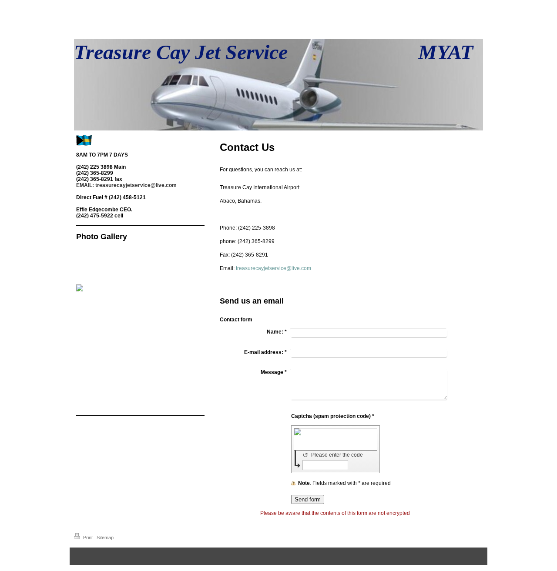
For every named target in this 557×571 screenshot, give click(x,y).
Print (88, 537)
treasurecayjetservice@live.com (273, 268)
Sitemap (105, 537)
